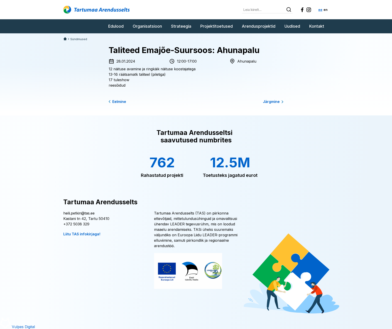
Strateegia (181, 26)
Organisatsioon (147, 26)
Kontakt (316, 26)
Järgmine (271, 101)
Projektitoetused (216, 26)
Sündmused (78, 39)
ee (320, 10)
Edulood (116, 26)
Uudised (292, 26)
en (325, 10)
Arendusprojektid (258, 26)
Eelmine (119, 101)
